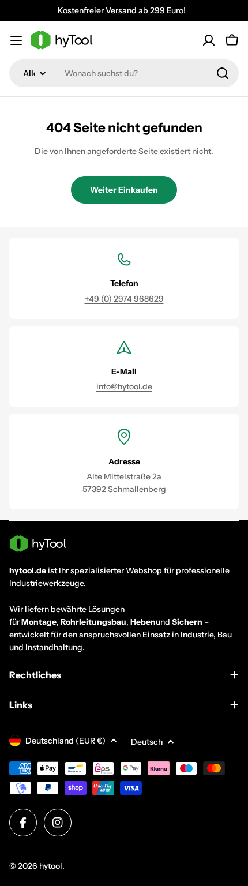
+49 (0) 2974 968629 (124, 299)
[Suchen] (223, 73)
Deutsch (147, 742)
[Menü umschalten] (16, 40)
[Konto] (209, 40)
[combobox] (124, 73)
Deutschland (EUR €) (65, 740)
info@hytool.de (124, 386)
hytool (50, 866)
